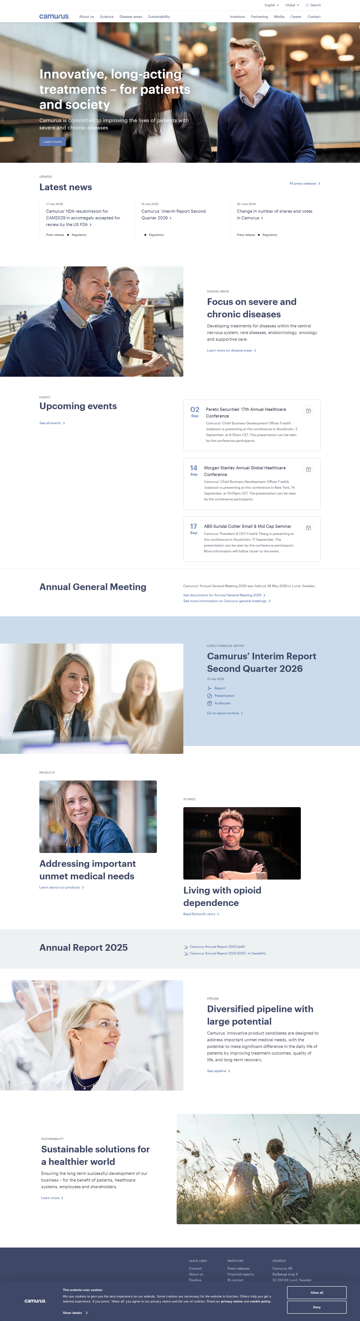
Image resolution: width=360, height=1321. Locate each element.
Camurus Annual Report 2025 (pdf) (217, 946)
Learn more (53, 141)
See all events (50, 423)
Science (107, 16)
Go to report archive (223, 713)
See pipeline (216, 1071)
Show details (72, 1313)
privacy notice (232, 1301)
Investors (237, 16)
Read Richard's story (199, 914)
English (270, 5)
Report (220, 688)
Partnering (259, 16)
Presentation (225, 695)
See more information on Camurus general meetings (225, 601)
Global (290, 5)
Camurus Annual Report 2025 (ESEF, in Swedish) (228, 953)
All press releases (302, 183)
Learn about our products (59, 887)
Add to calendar (309, 411)
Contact (314, 16)
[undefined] (58, 16)
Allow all (317, 1292)
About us (86, 16)
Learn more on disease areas (229, 350)
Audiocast (223, 703)
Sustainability (159, 16)
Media (279, 16)
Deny (317, 1307)
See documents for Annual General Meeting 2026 (222, 595)
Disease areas (131, 16)
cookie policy (260, 1301)
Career (295, 16)
